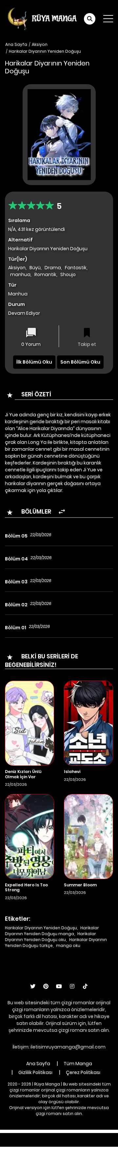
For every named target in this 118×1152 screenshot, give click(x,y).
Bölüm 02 (16, 604)
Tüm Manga (78, 1063)
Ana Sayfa (16, 44)
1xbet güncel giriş (21, 1136)
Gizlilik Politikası (35, 1072)
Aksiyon (40, 44)
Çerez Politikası (83, 1072)
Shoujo (68, 274)
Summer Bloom (80, 885)
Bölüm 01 (15, 627)
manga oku (68, 945)
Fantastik (76, 267)
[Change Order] (61, 511)
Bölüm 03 (16, 581)
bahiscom (104, 1143)
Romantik (45, 274)
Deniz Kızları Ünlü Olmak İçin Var (23, 774)
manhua (20, 274)
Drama (53, 267)
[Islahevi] (88, 723)
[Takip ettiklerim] (87, 333)
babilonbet (79, 1136)
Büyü (35, 267)
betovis (78, 1143)
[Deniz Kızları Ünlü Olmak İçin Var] (29, 723)
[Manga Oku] (42, 18)
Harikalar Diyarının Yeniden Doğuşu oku (50, 936)
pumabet (38, 1143)
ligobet (54, 1136)
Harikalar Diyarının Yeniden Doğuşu (45, 51)
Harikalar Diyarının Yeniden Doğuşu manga (52, 930)
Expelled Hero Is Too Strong (26, 887)
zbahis (104, 1136)
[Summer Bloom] (88, 836)
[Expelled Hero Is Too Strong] (29, 836)
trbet (59, 1143)
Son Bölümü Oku (80, 362)
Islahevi (72, 771)
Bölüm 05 (16, 536)
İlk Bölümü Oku (34, 362)
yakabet (12, 1143)
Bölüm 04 (16, 559)
